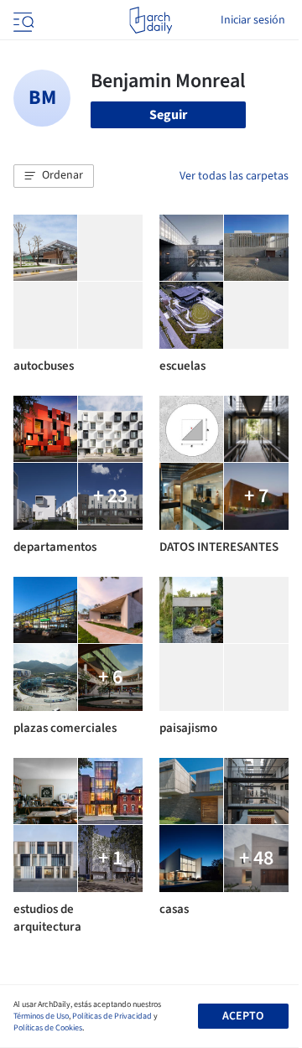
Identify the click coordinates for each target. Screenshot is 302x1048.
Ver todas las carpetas (234, 176)
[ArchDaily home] (150, 20)
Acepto (242, 1016)
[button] (53, 176)
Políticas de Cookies (47, 1028)
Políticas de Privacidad (112, 1016)
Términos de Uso (41, 1016)
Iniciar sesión (253, 20)
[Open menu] (22, 20)
